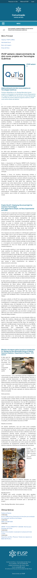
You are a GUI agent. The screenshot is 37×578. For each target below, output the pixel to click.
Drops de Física (5, 48)
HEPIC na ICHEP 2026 (7, 518)
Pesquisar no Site (13, 1)
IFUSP (23, 573)
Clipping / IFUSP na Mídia (8, 39)
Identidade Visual (6, 42)
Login (32, 1)
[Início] (18, 9)
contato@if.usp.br (20, 567)
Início (3, 30)
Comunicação (18, 15)
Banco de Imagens (6, 45)
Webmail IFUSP (24, 1)
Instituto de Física (18, 17)
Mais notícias (6, 538)
